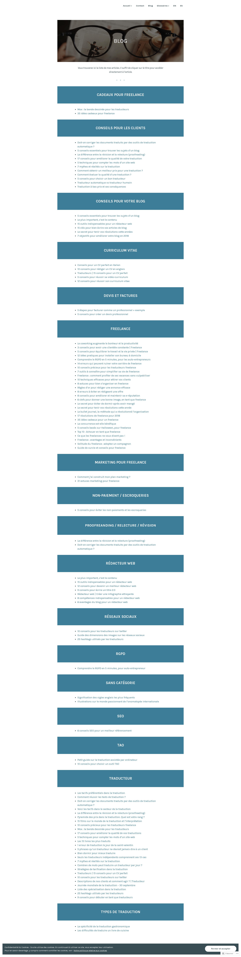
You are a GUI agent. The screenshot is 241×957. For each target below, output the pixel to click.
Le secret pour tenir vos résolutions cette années (105, 231)
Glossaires (162, 6)
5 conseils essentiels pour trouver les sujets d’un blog (108, 150)
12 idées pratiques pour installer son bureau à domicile (109, 355)
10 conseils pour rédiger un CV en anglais (101, 269)
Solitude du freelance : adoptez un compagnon (104, 443)
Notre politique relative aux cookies (90, 950)
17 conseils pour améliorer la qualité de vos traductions (109, 833)
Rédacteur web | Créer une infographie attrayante (105, 594)
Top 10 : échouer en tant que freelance (98, 431)
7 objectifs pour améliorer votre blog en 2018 (103, 235)
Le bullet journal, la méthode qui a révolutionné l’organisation (113, 411)
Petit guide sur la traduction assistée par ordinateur (107, 759)
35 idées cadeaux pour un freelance (97, 419)
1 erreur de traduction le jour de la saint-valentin (105, 845)
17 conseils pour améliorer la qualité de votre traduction (109, 158)
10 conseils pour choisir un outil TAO (98, 763)
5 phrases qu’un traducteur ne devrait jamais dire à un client (112, 849)
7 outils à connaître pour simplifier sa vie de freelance (108, 371)
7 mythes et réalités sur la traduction (98, 166)
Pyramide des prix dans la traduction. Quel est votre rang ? (111, 817)
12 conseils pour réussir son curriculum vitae (103, 281)
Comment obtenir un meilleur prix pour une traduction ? (110, 170)
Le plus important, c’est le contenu (97, 219)
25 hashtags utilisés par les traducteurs (100, 639)
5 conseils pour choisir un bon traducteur (101, 178)
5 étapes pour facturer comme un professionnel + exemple (111, 310)
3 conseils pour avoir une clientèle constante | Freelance (109, 347)
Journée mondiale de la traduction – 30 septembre (106, 885)
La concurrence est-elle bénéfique (96, 423)
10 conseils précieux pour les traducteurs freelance (106, 367)
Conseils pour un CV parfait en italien (98, 265)
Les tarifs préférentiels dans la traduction (101, 793)
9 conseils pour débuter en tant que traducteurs (105, 897)
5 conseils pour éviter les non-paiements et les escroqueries (111, 510)
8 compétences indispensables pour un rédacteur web (108, 598)
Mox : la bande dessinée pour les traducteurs (103, 109)
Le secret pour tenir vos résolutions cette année (104, 407)
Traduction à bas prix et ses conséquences (101, 186)
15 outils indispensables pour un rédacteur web (104, 223)
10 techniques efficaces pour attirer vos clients (104, 379)
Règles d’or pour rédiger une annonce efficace (103, 387)
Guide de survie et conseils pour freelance (101, 447)
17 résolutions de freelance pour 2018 (98, 415)
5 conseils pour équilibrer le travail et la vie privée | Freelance (112, 351)
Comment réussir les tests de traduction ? (101, 797)
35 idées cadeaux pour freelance (96, 113)
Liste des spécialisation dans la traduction (101, 889)
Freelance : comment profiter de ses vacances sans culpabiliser (113, 375)
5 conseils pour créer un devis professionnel (102, 314)
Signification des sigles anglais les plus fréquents (106, 697)
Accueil (126, 6)
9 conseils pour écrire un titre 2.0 (96, 590)
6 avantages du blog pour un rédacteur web (102, 602)
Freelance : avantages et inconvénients (99, 439)
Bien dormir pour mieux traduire (96, 853)
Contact (140, 6)
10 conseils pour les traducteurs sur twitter (102, 631)
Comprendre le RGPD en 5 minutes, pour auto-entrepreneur (111, 668)
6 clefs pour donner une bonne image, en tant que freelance (111, 399)
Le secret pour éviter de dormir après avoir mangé (106, 403)
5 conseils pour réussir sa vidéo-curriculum (102, 277)
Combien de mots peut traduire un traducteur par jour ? (109, 865)
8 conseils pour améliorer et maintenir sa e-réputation (108, 395)
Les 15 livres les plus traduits (93, 841)
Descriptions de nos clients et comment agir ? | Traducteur (111, 881)
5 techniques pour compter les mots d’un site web (106, 162)
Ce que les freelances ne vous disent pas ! (101, 435)
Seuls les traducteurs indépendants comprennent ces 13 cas (111, 857)
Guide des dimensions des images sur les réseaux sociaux (110, 635)
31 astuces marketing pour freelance (98, 481)
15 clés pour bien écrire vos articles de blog (102, 227)
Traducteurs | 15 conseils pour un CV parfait (102, 273)
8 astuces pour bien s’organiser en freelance (102, 383)
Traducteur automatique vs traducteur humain (104, 182)
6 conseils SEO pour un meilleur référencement (104, 730)
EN (174, 6)
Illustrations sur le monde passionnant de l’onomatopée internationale (118, 701)
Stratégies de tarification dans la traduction (102, 869)
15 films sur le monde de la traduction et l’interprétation (109, 821)
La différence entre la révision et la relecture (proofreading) (111, 154)
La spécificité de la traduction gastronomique (103, 926)
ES (181, 6)
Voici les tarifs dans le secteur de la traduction (104, 809)
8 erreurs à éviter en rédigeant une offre (100, 391)
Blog (150, 6)
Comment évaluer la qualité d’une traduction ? (104, 174)
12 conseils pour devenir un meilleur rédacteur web (106, 586)
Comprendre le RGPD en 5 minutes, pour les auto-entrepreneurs (113, 359)
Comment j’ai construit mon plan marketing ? (103, 476)
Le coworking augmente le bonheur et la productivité (107, 343)
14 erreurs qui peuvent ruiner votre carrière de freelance (109, 363)
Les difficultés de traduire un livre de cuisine (103, 930)
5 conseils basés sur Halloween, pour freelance (104, 427)
